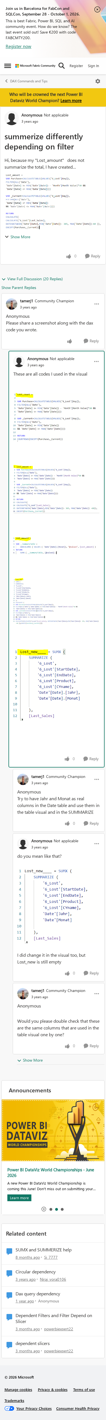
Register (76, 65)
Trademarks (14, 1400)
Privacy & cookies (53, 1389)
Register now (18, 46)
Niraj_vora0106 (53, 1279)
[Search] (61, 65)
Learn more (71, 100)
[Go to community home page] (35, 66)
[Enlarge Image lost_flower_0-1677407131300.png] (56, 417)
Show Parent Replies (18, 287)
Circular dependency (36, 1272)
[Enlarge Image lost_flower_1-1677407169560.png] (56, 489)
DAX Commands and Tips (28, 81)
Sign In (93, 65)
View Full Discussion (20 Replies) (35, 278)
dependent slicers (33, 1343)
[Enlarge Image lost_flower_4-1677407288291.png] (56, 684)
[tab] (50, 1209)
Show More (20, 236)
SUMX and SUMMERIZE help (44, 1250)
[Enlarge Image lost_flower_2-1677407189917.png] (56, 545)
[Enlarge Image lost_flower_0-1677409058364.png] (58, 905)
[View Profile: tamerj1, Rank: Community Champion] (11, 304)
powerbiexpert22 (58, 1328)
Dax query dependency (38, 1293)
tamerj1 (26, 300)
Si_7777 (51, 1257)
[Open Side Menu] (7, 65)
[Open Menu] (98, 81)
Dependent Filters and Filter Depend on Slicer (54, 1318)
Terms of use (84, 1389)
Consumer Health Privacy (77, 1408)
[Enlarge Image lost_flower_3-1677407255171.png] (56, 601)
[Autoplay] (43, 1209)
